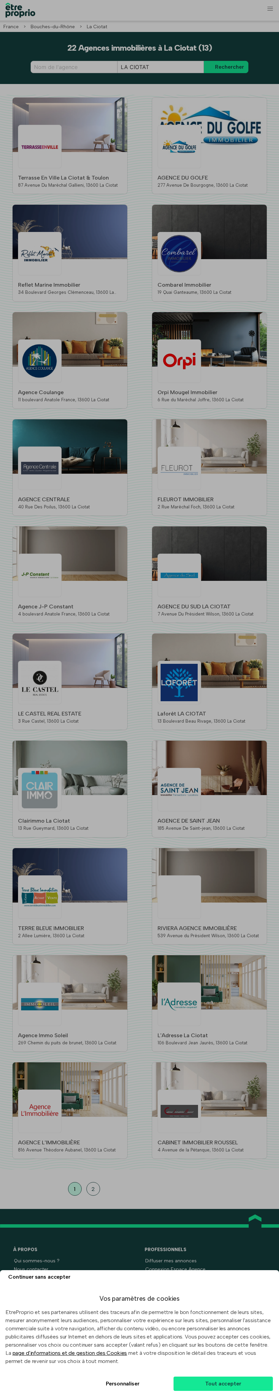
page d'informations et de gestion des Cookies (70, 1353)
